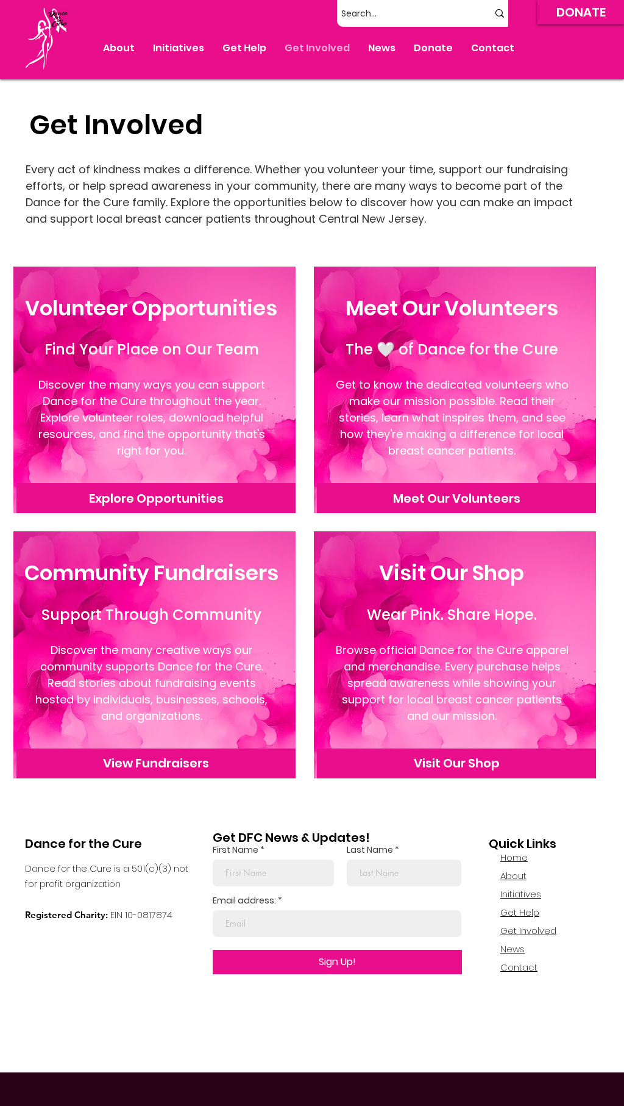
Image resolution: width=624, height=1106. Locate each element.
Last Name (370, 850)
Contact (518, 967)
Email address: (244, 900)
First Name (235, 850)
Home (514, 857)
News (512, 949)
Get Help (519, 912)
